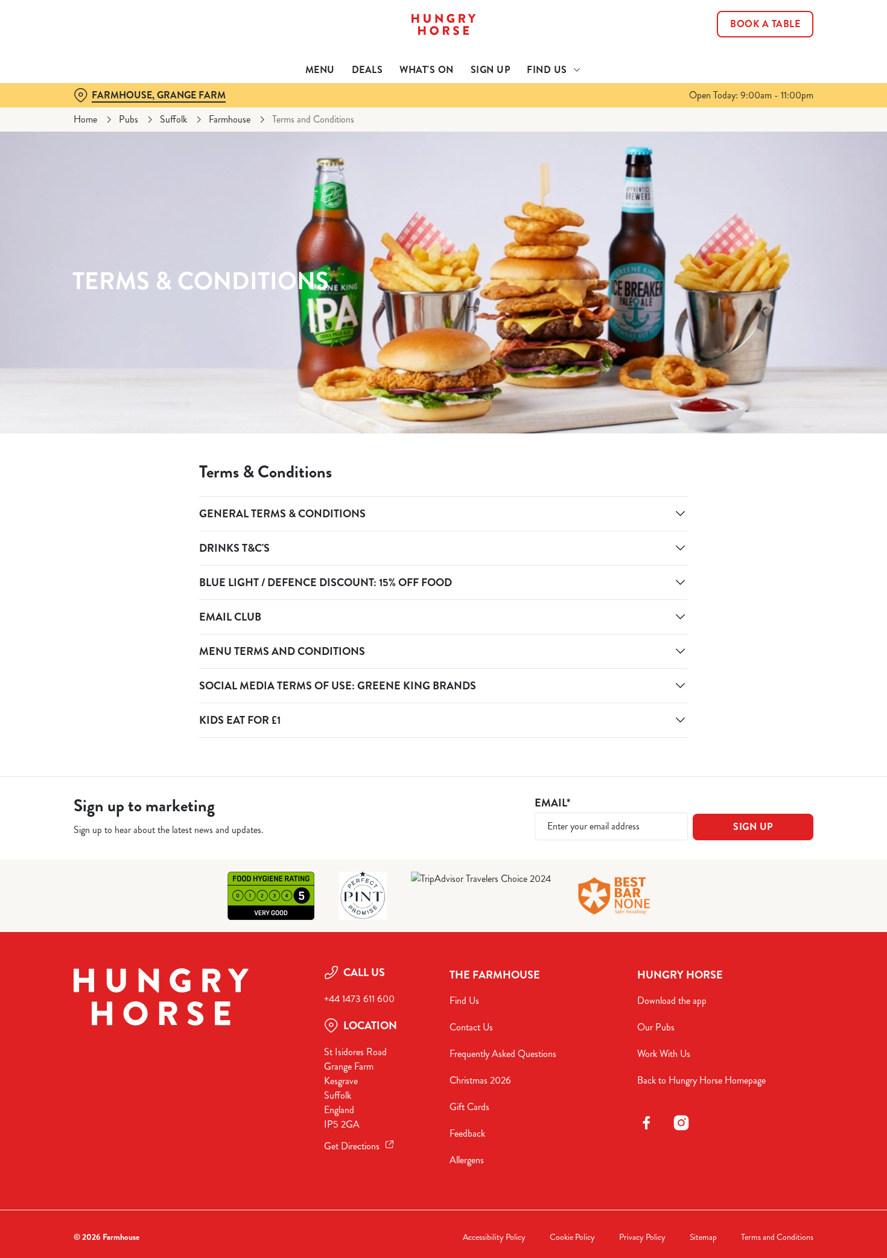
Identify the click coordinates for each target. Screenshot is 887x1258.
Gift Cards (469, 1107)
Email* (552, 803)
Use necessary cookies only (786, 71)
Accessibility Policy (494, 1237)
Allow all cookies (786, 32)
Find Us (464, 1000)
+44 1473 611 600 (359, 999)
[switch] (346, 126)
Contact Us (471, 1027)
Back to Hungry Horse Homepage (701, 1080)
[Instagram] (681, 1123)
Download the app (672, 1000)
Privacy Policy (642, 1237)
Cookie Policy (572, 1237)
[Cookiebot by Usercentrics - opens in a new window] (78, 127)
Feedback (467, 1133)
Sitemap (703, 1237)
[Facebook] (646, 1123)
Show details (628, 127)
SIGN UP (753, 827)
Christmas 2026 (480, 1080)
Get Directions (352, 1146)
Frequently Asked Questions (503, 1054)
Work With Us (663, 1054)
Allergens (467, 1160)
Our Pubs (656, 1027)
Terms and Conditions (777, 1237)
